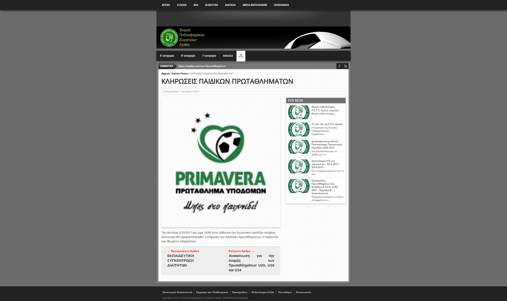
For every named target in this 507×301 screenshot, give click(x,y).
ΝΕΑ (196, 5)
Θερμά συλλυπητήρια (323, 106)
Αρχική (165, 73)
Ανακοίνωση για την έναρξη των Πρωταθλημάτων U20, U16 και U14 (251, 263)
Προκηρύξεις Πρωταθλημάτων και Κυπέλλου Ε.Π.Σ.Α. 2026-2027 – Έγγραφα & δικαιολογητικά (325, 187)
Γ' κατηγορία (209, 56)
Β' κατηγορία (188, 56)
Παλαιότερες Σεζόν (263, 292)
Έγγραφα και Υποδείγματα (212, 292)
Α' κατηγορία (167, 56)
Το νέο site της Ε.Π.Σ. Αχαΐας (327, 124)
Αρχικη (166, 5)
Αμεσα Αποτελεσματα (255, 5)
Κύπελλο (228, 56)
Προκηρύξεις (239, 292)
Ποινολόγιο (285, 292)
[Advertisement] (278, 37)
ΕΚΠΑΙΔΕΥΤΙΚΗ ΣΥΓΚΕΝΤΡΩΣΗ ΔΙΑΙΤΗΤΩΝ (180, 260)
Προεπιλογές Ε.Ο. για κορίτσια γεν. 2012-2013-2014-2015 (325, 164)
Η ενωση (182, 5)
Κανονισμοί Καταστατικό (177, 292)
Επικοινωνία (303, 292)
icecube (252, 297)
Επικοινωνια (281, 5)
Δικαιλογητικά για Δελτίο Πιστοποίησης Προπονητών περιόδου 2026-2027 (327, 144)
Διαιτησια (230, 5)
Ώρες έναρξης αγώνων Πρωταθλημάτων (202, 66)
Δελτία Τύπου (180, 73)
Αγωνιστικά (211, 5)
